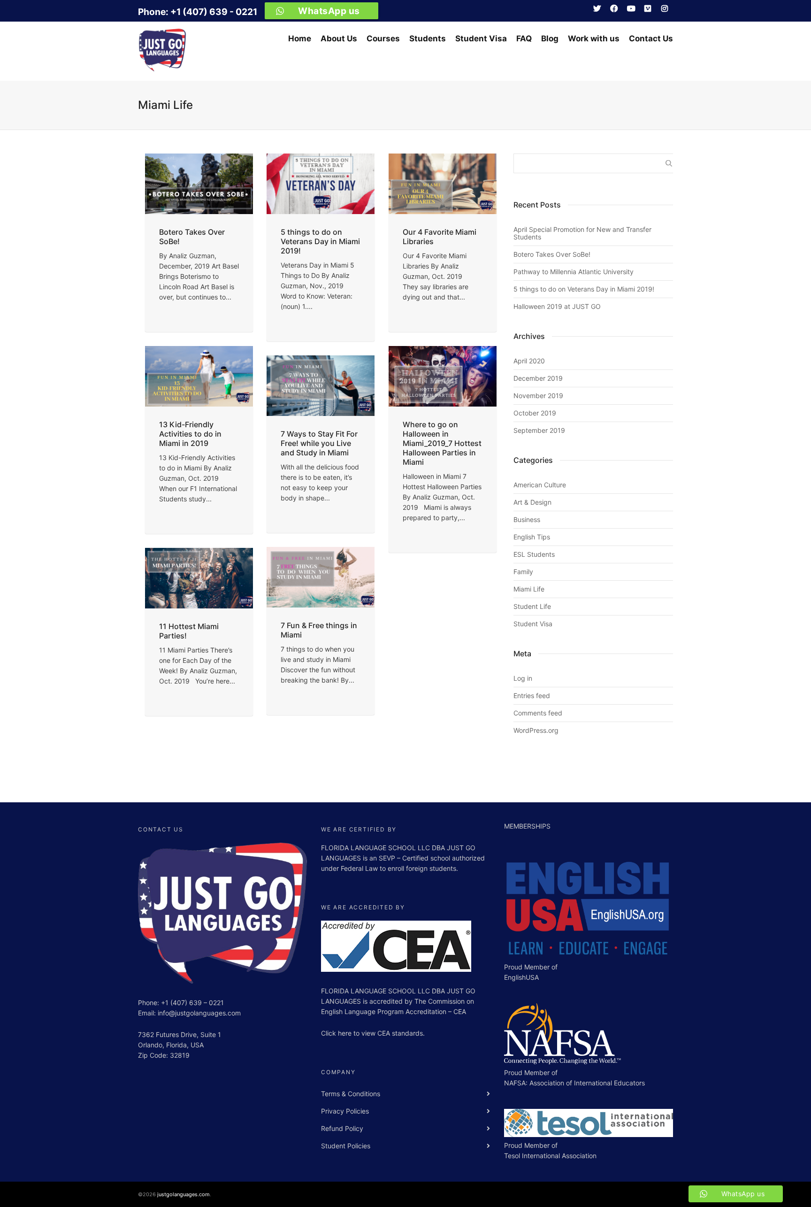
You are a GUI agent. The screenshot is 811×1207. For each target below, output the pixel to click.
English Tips (531, 537)
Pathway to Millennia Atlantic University (573, 272)
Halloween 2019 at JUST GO (557, 306)
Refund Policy (342, 1128)
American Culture (539, 485)
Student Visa (481, 38)
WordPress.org (536, 730)
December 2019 (538, 378)
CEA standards (400, 1033)
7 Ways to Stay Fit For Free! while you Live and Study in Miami (319, 443)
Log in (522, 678)
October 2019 (534, 413)
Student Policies (345, 1146)
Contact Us (651, 38)
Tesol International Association (550, 1156)
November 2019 (538, 396)
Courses (383, 38)
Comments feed (537, 713)
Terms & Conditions (350, 1094)
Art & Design (532, 502)
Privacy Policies (345, 1111)
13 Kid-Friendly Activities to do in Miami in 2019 (190, 434)
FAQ (524, 38)
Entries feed (531, 696)
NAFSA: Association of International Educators (574, 1083)
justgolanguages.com (183, 1194)
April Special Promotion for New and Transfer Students (582, 233)
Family (523, 572)
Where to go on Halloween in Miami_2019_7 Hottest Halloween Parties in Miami (442, 443)
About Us (339, 38)
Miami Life (528, 589)
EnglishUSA (521, 977)
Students (427, 38)
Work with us (594, 38)
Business (526, 519)
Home (299, 38)
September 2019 (539, 430)
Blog (550, 38)
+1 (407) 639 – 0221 (192, 1003)
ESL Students (534, 554)
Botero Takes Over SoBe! (551, 254)
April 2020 (529, 361)
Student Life (532, 606)
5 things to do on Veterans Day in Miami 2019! (320, 241)
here (345, 1033)
